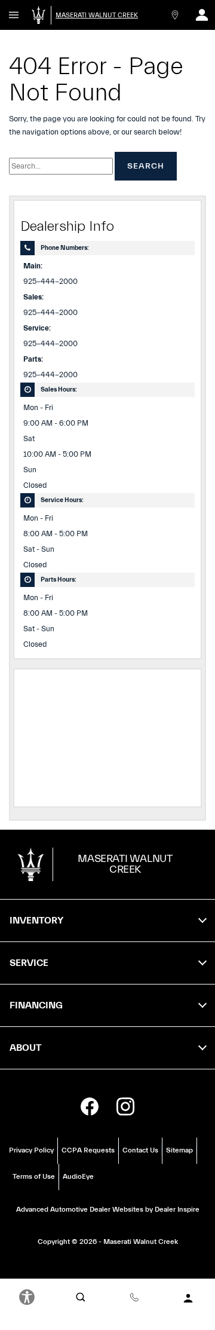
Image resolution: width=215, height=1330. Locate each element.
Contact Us (140, 1150)
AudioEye (78, 1176)
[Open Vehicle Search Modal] (81, 1297)
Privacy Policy (31, 1150)
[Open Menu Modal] (13, 15)
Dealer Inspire (177, 1209)
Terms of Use (34, 1176)
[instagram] (125, 1106)
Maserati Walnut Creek (140, 1241)
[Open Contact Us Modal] (174, 15)
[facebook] (89, 1106)
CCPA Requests (88, 1150)
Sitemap (179, 1150)
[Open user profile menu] (201, 15)
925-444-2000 (50, 281)
